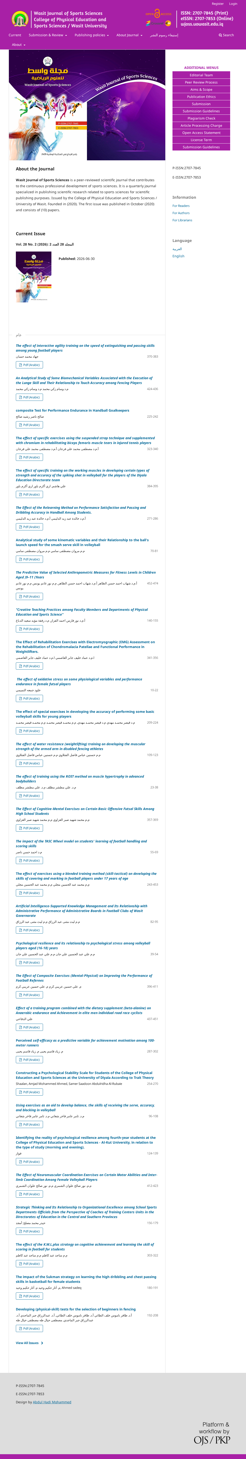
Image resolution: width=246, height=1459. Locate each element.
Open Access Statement (201, 132)
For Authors (181, 213)
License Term (201, 140)
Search (228, 35)
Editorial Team (201, 75)
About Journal (128, 35)
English (178, 256)
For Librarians (182, 220)
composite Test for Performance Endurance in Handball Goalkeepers (72, 410)
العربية (177, 248)
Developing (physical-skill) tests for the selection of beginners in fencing (76, 1309)
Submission (201, 104)
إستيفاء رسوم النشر (164, 35)
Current (15, 35)
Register (218, 3)
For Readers (181, 206)
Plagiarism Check (201, 118)
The (85, 440)
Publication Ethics (201, 96)
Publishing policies (90, 35)
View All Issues (27, 1343)
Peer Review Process (201, 82)
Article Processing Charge (201, 125)
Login (233, 3)
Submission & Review (46, 35)
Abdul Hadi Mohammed (52, 1402)
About (17, 44)
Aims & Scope (201, 89)
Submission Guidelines (201, 111)
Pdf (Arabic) (31, 365)
